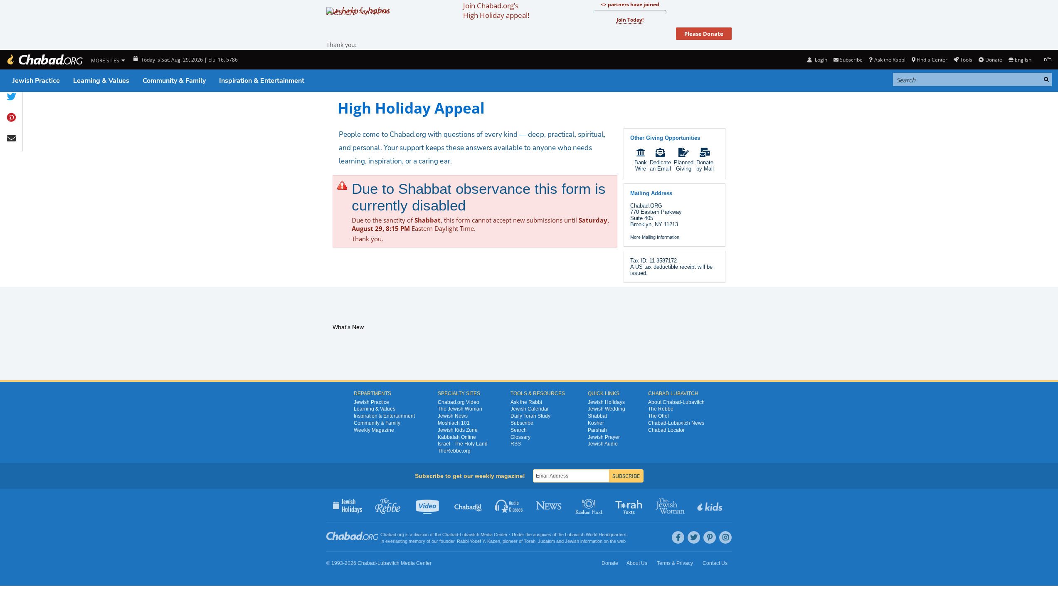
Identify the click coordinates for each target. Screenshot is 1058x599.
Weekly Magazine (374, 430)
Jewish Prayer (604, 437)
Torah (529, 541)
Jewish (572, 541)
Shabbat (597, 416)
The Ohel (658, 416)
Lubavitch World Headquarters (595, 534)
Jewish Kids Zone (458, 430)
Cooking (590, 505)
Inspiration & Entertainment (261, 80)
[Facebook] (678, 537)
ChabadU (469, 505)
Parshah (597, 430)
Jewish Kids (710, 505)
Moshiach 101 (454, 423)
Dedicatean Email (660, 165)
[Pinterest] (709, 537)
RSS (516, 444)
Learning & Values (101, 80)
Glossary (520, 437)
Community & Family (174, 80)
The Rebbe (660, 409)
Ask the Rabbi (889, 59)
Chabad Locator (666, 430)
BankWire (640, 165)
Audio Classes (509, 505)
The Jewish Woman (460, 409)
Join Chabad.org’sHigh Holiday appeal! (496, 10)
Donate (993, 59)
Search (519, 430)
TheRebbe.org (454, 451)
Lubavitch (469, 534)
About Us (636, 563)
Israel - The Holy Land (463, 444)
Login (820, 59)
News (549, 505)
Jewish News (453, 416)
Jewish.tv (428, 505)
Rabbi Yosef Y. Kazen (478, 541)
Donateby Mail (705, 165)
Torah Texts (630, 505)
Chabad (450, 534)
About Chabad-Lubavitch (676, 402)
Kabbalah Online (457, 437)
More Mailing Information (654, 237)
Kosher (596, 423)
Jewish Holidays (606, 402)
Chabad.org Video (458, 402)
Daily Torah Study (530, 416)
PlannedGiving (683, 165)
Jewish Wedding (606, 409)
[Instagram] (725, 537)
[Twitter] (694, 537)
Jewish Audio (603, 444)
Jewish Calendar (530, 409)
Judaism (546, 541)
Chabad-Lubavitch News (676, 423)
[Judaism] (44, 59)
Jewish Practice (36, 80)
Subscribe (522, 423)
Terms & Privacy (675, 563)
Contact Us (715, 563)
